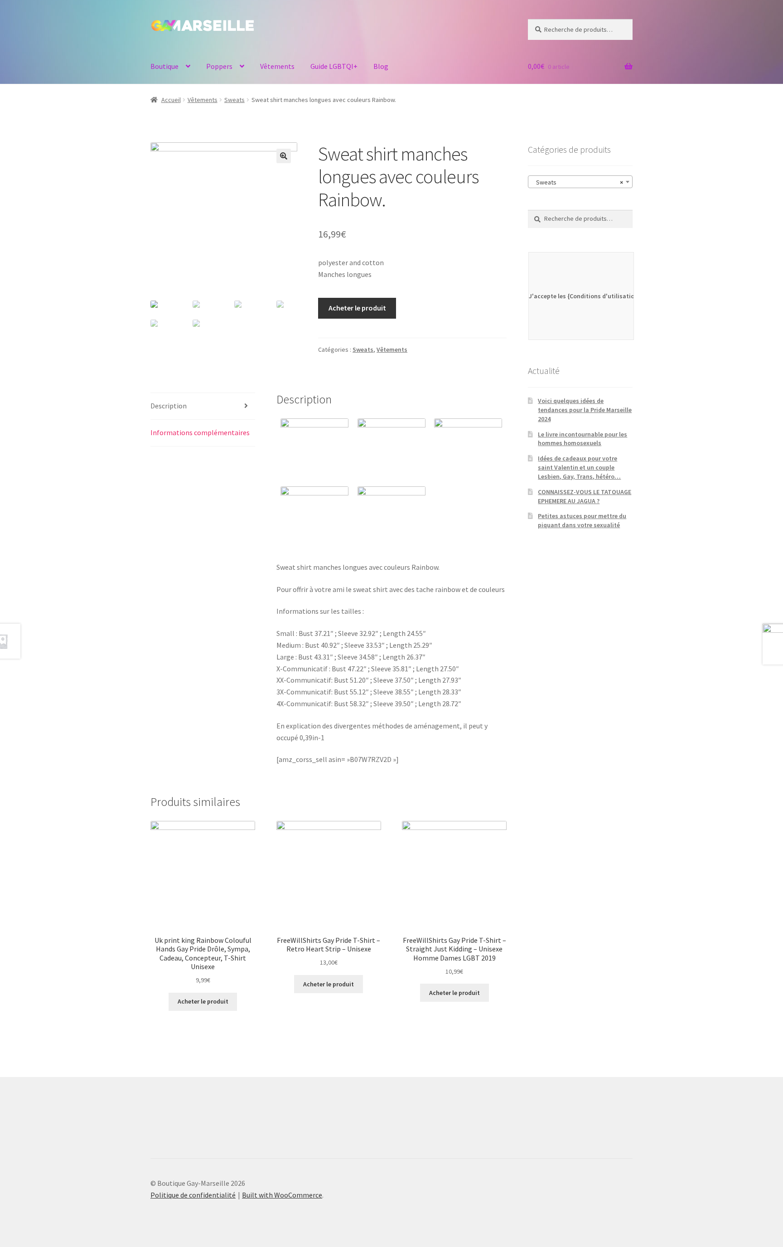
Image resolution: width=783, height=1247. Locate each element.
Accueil (171, 100)
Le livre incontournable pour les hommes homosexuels (582, 438)
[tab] (202, 406)
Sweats (234, 100)
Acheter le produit (357, 307)
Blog (380, 66)
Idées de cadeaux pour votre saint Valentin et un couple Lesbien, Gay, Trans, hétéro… (579, 467)
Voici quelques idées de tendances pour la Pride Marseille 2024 (585, 410)
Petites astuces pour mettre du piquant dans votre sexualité (582, 520)
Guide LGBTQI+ (334, 66)
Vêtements (277, 66)
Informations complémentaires (200, 432)
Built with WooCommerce (282, 1194)
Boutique (164, 66)
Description (168, 405)
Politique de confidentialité (193, 1194)
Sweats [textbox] (577, 182)
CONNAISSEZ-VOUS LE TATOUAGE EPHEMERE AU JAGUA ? (584, 496)
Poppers (219, 66)
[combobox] (580, 181)
